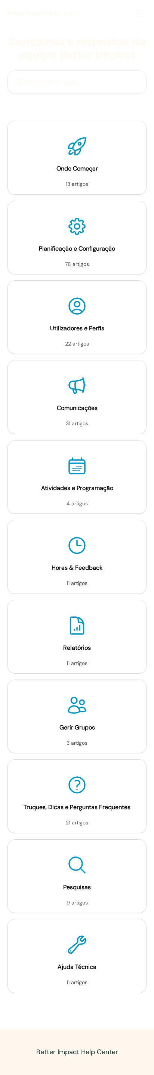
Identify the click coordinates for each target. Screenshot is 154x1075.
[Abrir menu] (140, 13)
